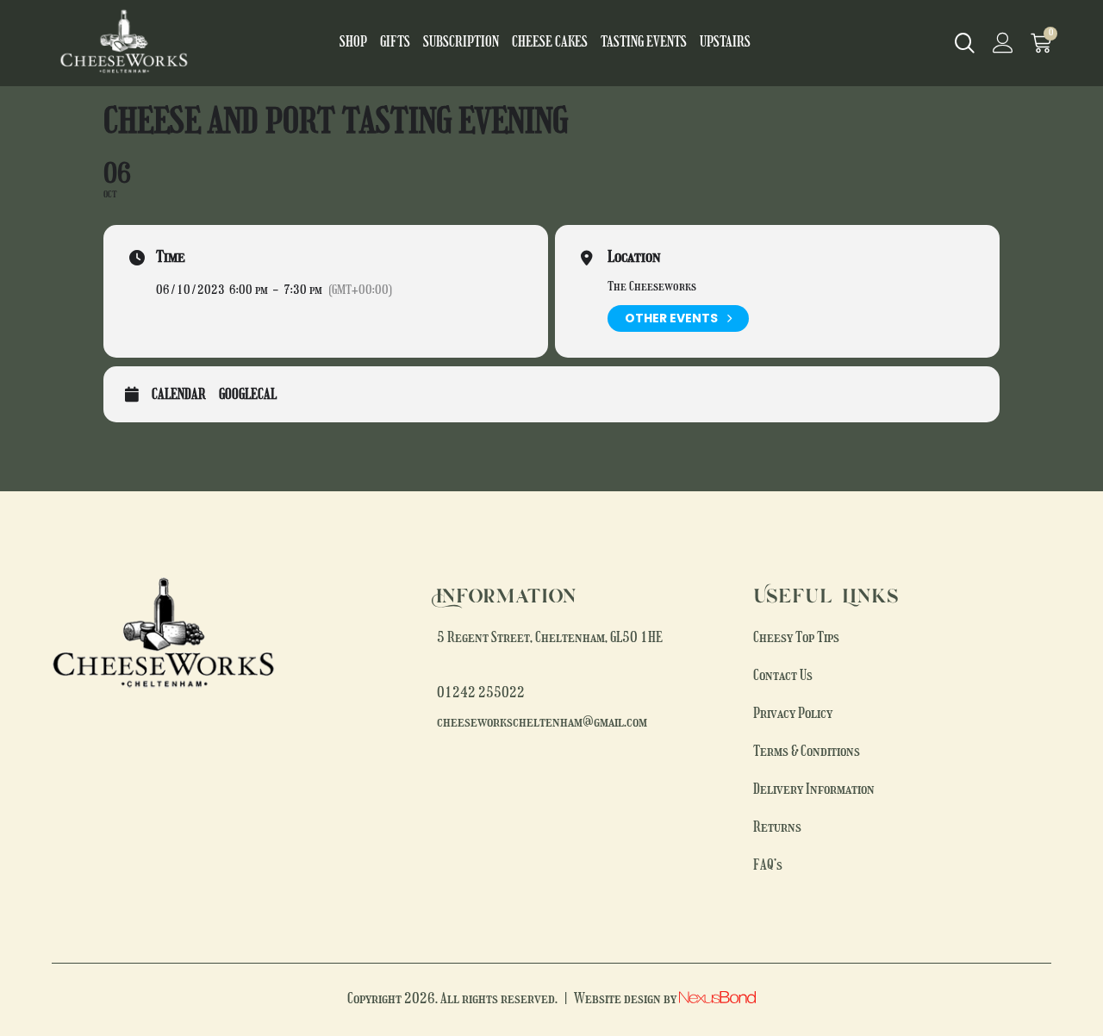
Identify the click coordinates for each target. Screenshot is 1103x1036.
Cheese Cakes (550, 43)
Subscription (461, 43)
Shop (353, 43)
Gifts (395, 43)
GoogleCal (248, 396)
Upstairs (725, 43)
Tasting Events (644, 43)
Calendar (179, 396)
